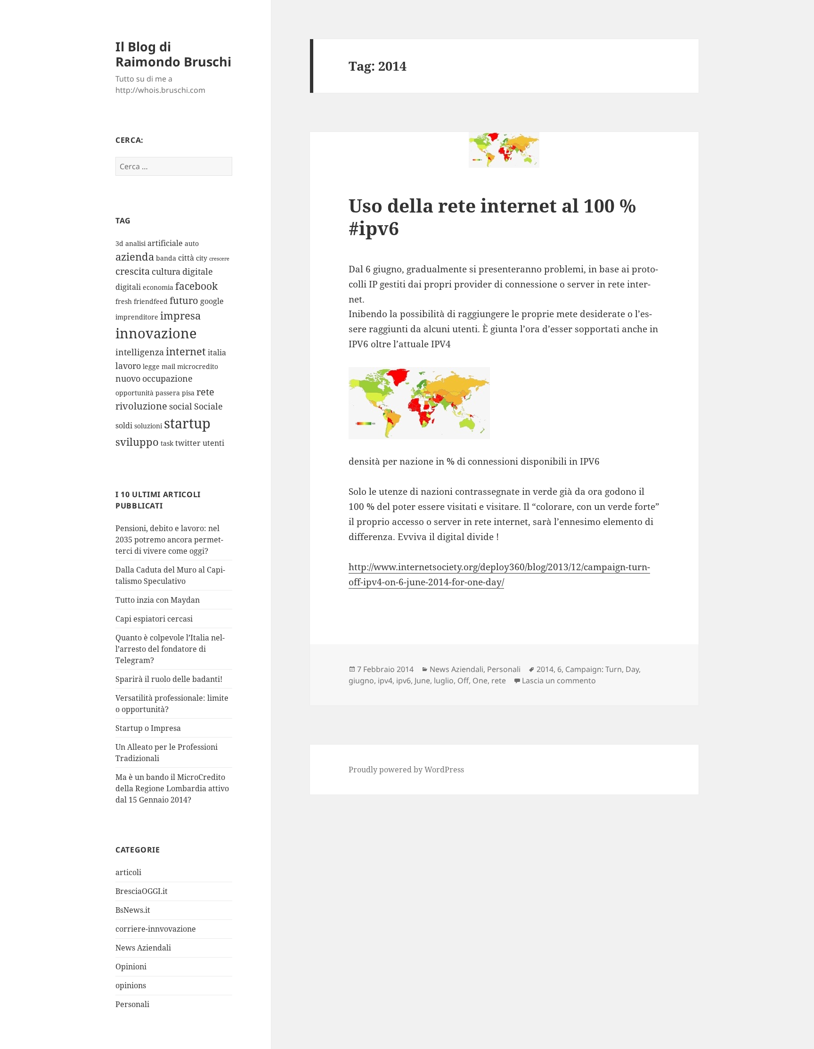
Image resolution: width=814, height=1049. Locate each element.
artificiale (165, 243)
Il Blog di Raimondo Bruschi (173, 54)
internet (186, 351)
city (201, 258)
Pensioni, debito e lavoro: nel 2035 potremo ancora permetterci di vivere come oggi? (169, 539)
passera (167, 392)
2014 (545, 669)
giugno (361, 680)
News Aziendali (143, 947)
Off (463, 680)
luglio (444, 680)
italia (217, 352)
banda (166, 258)
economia (158, 287)
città (186, 258)
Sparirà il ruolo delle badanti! (168, 679)
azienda (134, 256)
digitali (128, 287)
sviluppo (137, 441)
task (167, 443)
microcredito (197, 366)
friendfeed (151, 301)
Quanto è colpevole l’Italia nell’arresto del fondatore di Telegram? (170, 648)
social (180, 406)
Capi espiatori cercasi (154, 619)
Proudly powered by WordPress (406, 769)
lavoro (128, 365)
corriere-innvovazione (155, 929)
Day (632, 669)
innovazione (156, 333)
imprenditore (136, 316)
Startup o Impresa (148, 728)
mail (168, 366)
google (212, 301)
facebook (196, 286)
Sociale (208, 406)
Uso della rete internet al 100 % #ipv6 (492, 216)
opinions (130, 985)
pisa (188, 392)
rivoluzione (141, 406)
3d (119, 243)
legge (151, 366)
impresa (180, 315)
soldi (123, 425)
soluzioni (148, 425)
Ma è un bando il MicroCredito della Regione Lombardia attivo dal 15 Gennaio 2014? (172, 788)
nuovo (127, 378)
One (480, 680)
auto (192, 243)
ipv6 (403, 680)
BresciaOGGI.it (141, 891)
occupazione (167, 378)
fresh (123, 301)
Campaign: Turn (593, 669)
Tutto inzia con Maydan (157, 600)
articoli (128, 872)
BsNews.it (132, 910)
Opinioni (131, 966)
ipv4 (385, 680)
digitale (197, 271)
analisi (135, 243)
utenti (213, 443)
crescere (219, 258)
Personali (132, 1004)
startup (187, 423)
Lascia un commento (559, 680)
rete (205, 391)
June (422, 680)
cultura (166, 271)
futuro (184, 300)
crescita (132, 271)
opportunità (134, 392)
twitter (188, 443)
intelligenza (139, 352)
